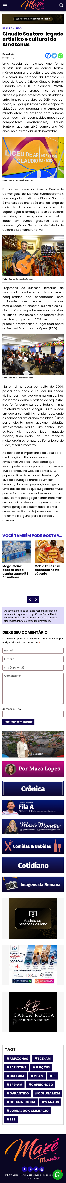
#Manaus (50, 1102)
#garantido (17, 1093)
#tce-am (42, 1058)
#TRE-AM (14, 1084)
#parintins (16, 1067)
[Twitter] (54, 55)
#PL (53, 1076)
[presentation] (30, 599)
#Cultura (15, 1076)
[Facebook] (48, 55)
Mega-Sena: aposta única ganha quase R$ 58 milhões (15, 571)
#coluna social (21, 1102)
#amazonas (17, 1058)
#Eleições (41, 1067)
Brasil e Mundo (12, 28)
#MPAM (36, 1076)
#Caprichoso (40, 1084)
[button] (58, 1175)
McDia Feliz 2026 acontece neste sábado (47, 570)
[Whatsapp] (60, 55)
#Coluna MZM (47, 1093)
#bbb (11, 1119)
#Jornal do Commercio (27, 1110)
